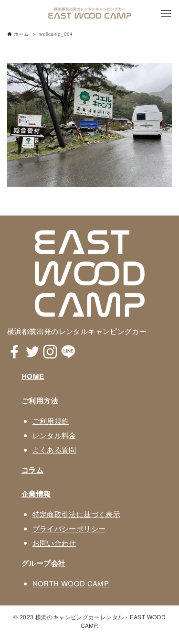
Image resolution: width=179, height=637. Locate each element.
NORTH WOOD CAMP (70, 583)
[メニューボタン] (166, 13)
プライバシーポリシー (69, 528)
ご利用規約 (50, 421)
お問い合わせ (54, 543)
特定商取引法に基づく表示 (76, 514)
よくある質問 (54, 449)
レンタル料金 (54, 435)
